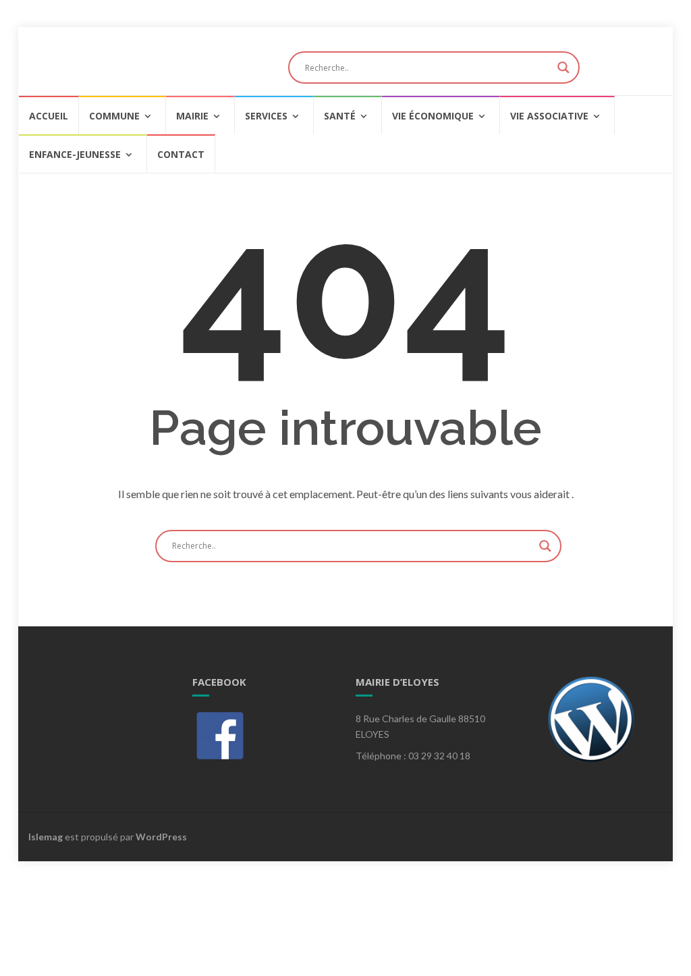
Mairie (192, 115)
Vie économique (433, 115)
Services (266, 115)
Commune (114, 115)
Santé (340, 115)
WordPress (161, 836)
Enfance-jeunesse (75, 154)
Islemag (45, 836)
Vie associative (549, 115)
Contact (180, 154)
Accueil (48, 115)
